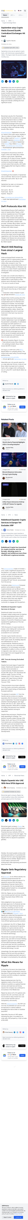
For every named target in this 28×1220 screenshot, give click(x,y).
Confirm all (18, 1217)
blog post (7, 876)
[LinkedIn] (15, 384)
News (5, 15)
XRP (17, 694)
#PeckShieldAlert (6, 132)
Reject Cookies (7, 1217)
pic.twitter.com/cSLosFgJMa (10, 357)
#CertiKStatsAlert (6, 171)
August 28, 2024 (20, 294)
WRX (9, 21)
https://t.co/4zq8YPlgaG (12, 911)
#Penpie (18, 144)
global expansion (12, 1004)
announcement (8, 568)
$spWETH (18, 138)
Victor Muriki (8, 743)
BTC (12, 15)
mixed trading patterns (14, 1133)
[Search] (25, 10)
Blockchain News (19, 775)
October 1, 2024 (6, 149)
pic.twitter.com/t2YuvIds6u (14, 145)
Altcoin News (18, 1064)
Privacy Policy (18, 1214)
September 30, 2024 (20, 359)
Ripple (20, 826)
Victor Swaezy (9, 1032)
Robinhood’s (15, 585)
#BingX (7, 144)
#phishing (17, 140)
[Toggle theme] (15, 10)
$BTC (21, 349)
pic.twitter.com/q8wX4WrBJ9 (14, 197)
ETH (20, 15)
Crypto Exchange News (9, 23)
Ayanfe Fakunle (9, 383)
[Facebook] (22, 743)
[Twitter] (18, 384)
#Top (8, 142)
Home (3, 21)
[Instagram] (19, 743)
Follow (22, 407)
